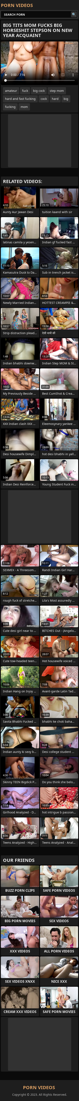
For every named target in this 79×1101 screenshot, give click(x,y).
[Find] (74, 14)
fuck (25, 91)
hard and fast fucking (20, 99)
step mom (57, 91)
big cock (39, 91)
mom (24, 107)
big (66, 99)
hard (55, 99)
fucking (10, 107)
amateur (11, 91)
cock (44, 99)
